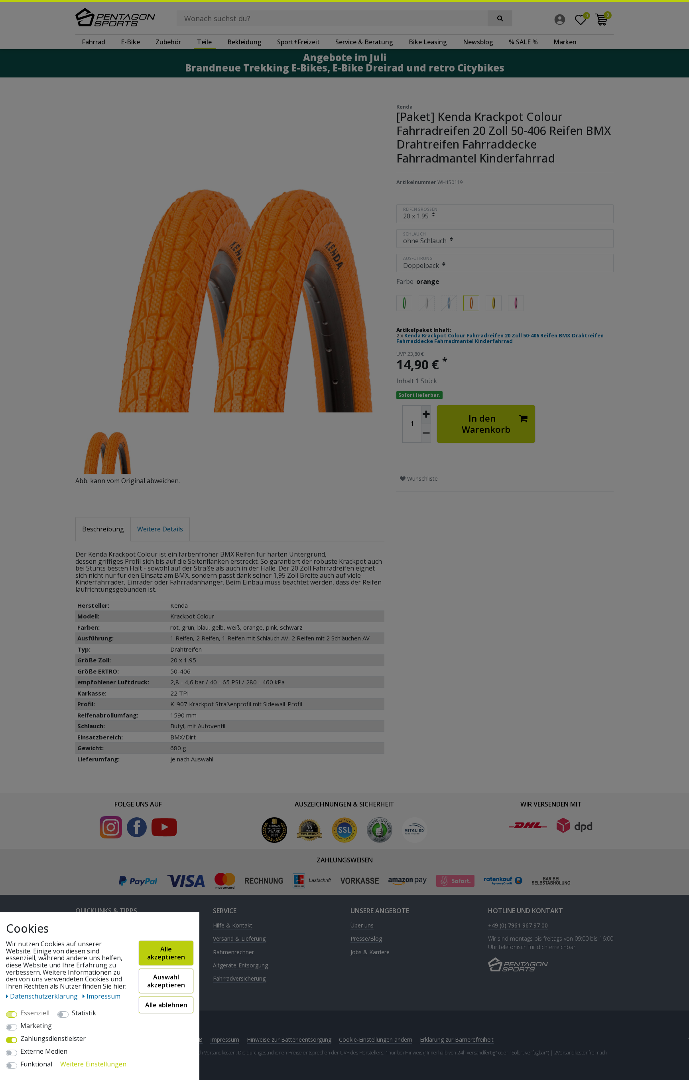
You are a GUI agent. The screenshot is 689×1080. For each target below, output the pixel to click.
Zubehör (168, 42)
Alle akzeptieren (166, 953)
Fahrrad (93, 42)
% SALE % (523, 42)
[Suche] (500, 18)
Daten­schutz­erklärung (44, 996)
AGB (197, 1039)
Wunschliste (422, 478)
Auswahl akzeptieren (166, 981)
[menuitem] (561, 19)
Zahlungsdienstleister (53, 1038)
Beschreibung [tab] (103, 529)
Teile (204, 42)
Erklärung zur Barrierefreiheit (457, 1039)
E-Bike (130, 42)
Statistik (84, 1013)
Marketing (36, 1026)
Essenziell (34, 1013)
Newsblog (478, 42)
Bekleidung (244, 42)
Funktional (36, 1064)
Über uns (362, 925)
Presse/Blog (366, 938)
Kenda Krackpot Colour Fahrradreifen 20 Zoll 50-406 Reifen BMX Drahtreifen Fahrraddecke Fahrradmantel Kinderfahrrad (500, 338)
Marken (565, 42)
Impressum (224, 1039)
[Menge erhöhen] (426, 414)
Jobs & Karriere (370, 952)
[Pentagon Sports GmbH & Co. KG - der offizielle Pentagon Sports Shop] (115, 17)
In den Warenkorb (486, 424)
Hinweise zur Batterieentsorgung (289, 1039)
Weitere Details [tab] (160, 529)
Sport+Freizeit (298, 42)
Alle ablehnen (166, 1005)
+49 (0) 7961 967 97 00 (518, 925)
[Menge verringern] (426, 433)
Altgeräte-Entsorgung (240, 965)
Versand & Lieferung (239, 938)
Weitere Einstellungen (93, 1064)
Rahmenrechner (233, 952)
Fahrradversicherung (239, 978)
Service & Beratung (364, 42)
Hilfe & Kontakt (232, 925)
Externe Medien (43, 1051)
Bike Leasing (428, 42)
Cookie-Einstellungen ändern (375, 1039)
